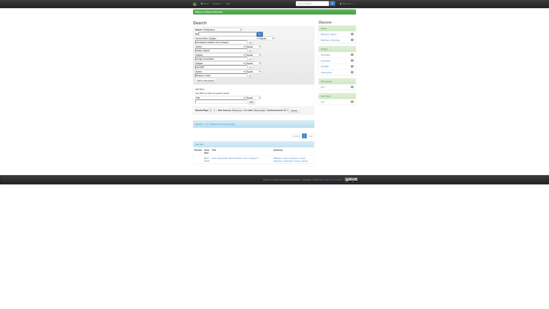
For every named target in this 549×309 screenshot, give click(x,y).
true (322, 101)
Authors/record (275, 110)
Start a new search (205, 80)
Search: (199, 29)
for (196, 33)
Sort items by (224, 110)
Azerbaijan (325, 54)
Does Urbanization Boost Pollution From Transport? (235, 158)
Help (228, 3)
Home (206, 3)
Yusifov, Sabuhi (301, 161)
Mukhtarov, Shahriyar (283, 161)
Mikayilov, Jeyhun (281, 158)
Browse (216, 3)
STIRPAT (325, 66)
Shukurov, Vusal (298, 158)
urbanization (326, 72)
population (325, 60)
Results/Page (201, 110)
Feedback (337, 179)
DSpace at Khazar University (209, 11)
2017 (323, 87)
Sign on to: (347, 3)
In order (249, 110)
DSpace (327, 179)
